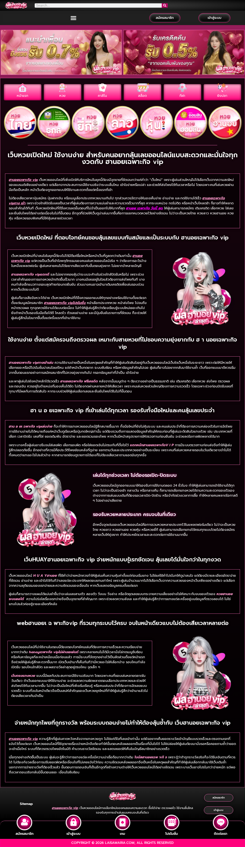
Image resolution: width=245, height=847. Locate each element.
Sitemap (26, 803)
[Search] (165, 5)
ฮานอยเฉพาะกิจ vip (23, 179)
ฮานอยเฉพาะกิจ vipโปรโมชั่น (65, 302)
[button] (73, 17)
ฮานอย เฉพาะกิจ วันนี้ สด (144, 208)
